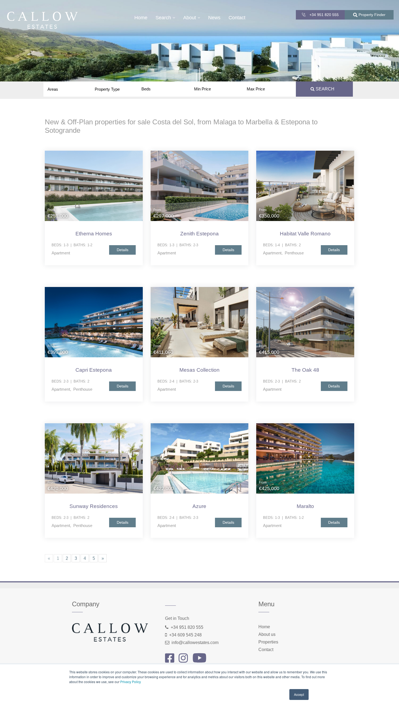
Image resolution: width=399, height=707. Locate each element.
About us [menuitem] (267, 634)
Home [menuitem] (264, 626)
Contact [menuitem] (265, 649)
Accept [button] (299, 694)
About (189, 17)
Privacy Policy (130, 681)
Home (140, 17)
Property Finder (371, 14)
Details (122, 250)
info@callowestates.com (195, 642)
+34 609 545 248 (185, 635)
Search (163, 17)
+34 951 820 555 (323, 14)
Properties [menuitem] (268, 642)
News (214, 17)
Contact (237, 17)
